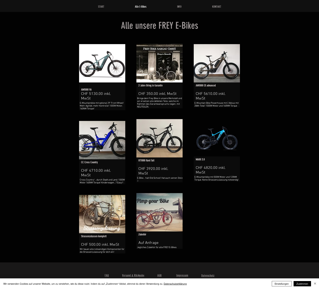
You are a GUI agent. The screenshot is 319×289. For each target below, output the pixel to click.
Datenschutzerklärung (175, 283)
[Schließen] (315, 283)
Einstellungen (282, 283)
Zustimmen (302, 283)
